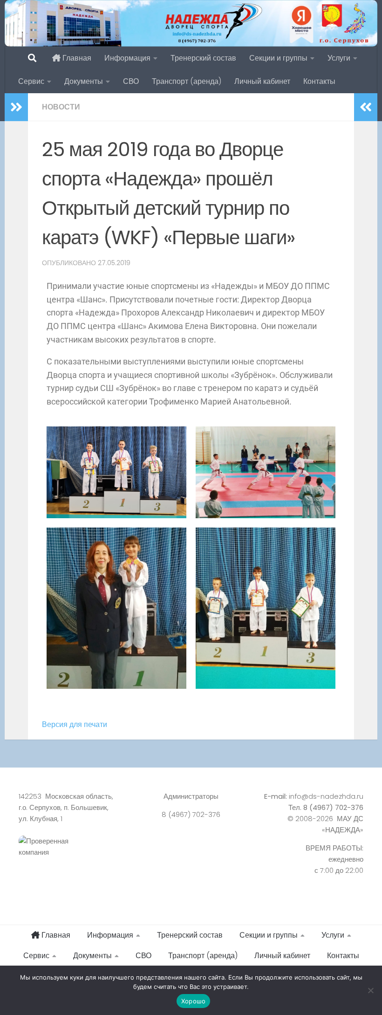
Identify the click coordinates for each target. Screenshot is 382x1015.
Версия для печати (74, 724)
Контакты (319, 81)
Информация (127, 58)
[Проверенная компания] (72, 857)
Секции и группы (278, 58)
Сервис (31, 81)
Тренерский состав (203, 58)
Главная (76, 58)
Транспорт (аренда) (186, 81)
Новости (61, 107)
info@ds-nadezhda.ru (326, 796)
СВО (131, 81)
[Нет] (370, 990)
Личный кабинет (262, 81)
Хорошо (193, 1001)
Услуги (338, 58)
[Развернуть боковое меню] (16, 107)
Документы (83, 81)
